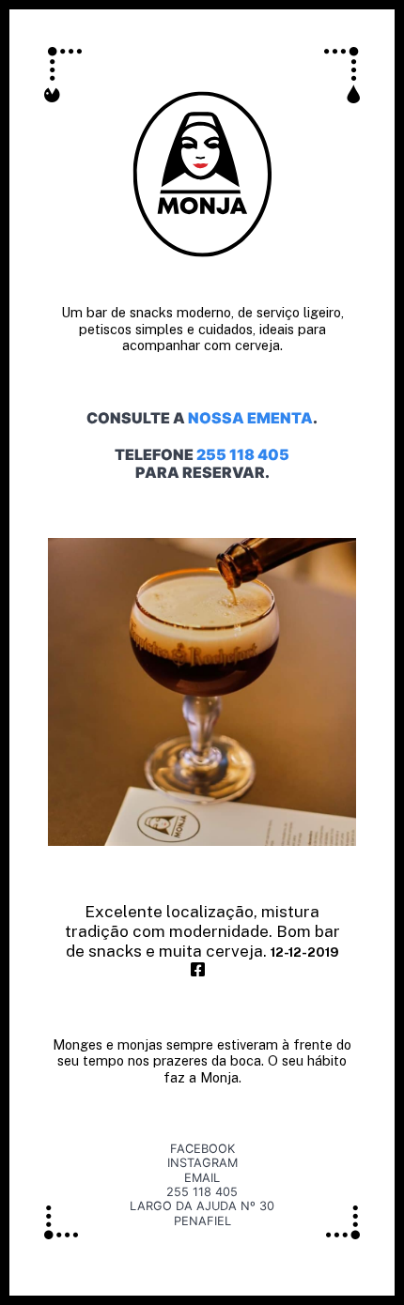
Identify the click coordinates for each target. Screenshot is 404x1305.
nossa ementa (250, 417)
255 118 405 (242, 454)
